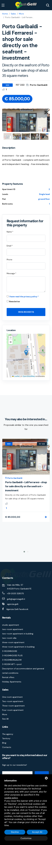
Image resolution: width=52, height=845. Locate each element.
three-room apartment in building (18, 646)
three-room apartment (13, 642)
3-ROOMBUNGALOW (12, 660)
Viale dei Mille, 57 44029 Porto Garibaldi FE (19, 587)
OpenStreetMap (29, 376)
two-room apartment (12, 629)
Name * (10, 232)
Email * (10, 246)
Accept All (37, 832)
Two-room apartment (12, 701)
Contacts (6, 747)
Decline (15, 832)
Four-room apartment (13, 710)
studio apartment (10, 625)
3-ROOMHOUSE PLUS (12, 655)
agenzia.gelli (12, 604)
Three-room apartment (13, 705)
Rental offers (8, 677)
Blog (4, 743)
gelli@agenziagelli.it (16, 599)
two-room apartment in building (17, 633)
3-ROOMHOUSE (9, 651)
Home (5, 13)
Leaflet (16, 376)
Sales (13, 13)
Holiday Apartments (11, 681)
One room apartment (12, 697)
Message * (11, 273)
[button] (26, 353)
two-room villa (9, 638)
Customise (26, 838)
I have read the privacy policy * (24, 296)
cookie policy (11, 797)
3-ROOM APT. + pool (12, 664)
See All (5, 718)
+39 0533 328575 (15, 593)
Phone (9, 259)
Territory (6, 738)
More (21, 13)
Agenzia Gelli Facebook (17, 609)
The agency (7, 734)
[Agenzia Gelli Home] (26, 5)
